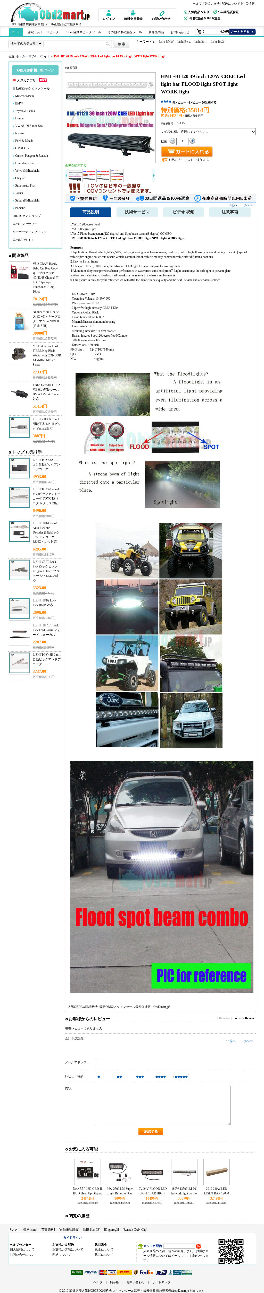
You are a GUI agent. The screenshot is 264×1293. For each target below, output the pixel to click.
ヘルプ (197, 3)
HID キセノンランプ (27, 216)
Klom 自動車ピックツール (83, 32)
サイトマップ (161, 1282)
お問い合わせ (161, 19)
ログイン (109, 19)
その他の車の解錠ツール (125, 32)
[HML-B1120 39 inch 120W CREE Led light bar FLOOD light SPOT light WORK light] (110, 117)
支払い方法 (212, 3)
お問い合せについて (24, 1254)
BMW (19, 103)
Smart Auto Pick (25, 185)
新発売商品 (156, 32)
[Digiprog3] (111, 1229)
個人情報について (22, 1249)
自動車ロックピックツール (31, 88)
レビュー (179, 102)
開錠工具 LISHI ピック (43, 32)
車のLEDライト (39, 56)
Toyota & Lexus (25, 111)
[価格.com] (29, 1229)
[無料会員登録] (131, 13)
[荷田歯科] (47, 1229)
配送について (231, 3)
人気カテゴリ (26, 80)
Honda (19, 118)
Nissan (19, 133)
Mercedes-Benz (24, 96)
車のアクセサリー (25, 224)
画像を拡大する (76, 165)
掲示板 (114, 1282)
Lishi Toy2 (217, 41)
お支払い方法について (67, 1249)
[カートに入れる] (187, 152)
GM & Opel (22, 148)
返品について (104, 1254)
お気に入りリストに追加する (189, 160)
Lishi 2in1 (200, 41)
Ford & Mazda (24, 141)
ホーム (16, 32)
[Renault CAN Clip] (135, 1229)
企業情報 (248, 3)
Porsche (20, 208)
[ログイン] (108, 13)
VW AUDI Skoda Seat (29, 126)
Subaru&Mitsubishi (27, 200)
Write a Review (244, 1018)
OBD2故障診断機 (86, 1007)
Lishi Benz (184, 41)
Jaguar (19, 193)
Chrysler (20, 178)
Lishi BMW (166, 41)
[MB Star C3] (91, 1229)
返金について (104, 1249)
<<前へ (233, 205)
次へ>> (248, 205)
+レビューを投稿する (202, 102)
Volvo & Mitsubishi (27, 170)
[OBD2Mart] (51, 12)
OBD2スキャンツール (120, 1007)
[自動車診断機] (69, 1229)
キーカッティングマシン (30, 232)
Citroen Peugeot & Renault (31, 156)
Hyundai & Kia (24, 163)
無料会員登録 (133, 19)
